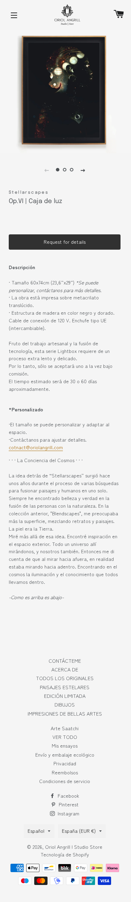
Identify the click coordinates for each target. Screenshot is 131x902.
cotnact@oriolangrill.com (36, 447)
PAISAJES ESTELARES (64, 687)
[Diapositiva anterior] (46, 169)
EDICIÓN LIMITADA (65, 695)
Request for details (65, 241)
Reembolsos (65, 772)
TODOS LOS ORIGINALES (65, 678)
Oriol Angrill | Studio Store (73, 846)
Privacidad (64, 763)
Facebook (67, 795)
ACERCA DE (64, 669)
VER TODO (64, 736)
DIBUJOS (64, 704)
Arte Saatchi (65, 728)
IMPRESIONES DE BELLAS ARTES (65, 713)
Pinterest (68, 804)
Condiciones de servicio (64, 781)
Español (36, 830)
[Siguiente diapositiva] (82, 169)
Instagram (67, 813)
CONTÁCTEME (65, 660)
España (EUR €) (79, 830)
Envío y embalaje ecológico (64, 754)
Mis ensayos (65, 745)
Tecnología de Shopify (65, 854)
